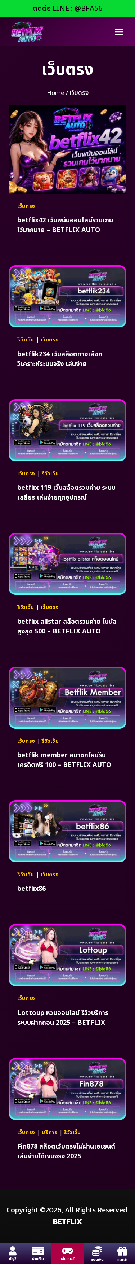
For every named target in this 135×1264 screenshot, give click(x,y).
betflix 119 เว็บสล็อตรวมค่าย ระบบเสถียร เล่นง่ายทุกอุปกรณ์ (66, 492)
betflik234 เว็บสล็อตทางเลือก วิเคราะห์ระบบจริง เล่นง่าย (59, 359)
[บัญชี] (12, 1250)
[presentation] (67, 149)
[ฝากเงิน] (37, 1250)
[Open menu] (118, 31)
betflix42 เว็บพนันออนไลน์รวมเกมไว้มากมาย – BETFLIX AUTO (65, 225)
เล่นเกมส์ (68, 1259)
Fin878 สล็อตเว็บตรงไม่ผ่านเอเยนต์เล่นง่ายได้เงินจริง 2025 (66, 1151)
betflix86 (31, 889)
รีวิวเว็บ (25, 340)
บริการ (50, 1132)
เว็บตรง (26, 206)
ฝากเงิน (38, 1259)
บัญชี (13, 1259)
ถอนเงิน (97, 1260)
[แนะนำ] (122, 1251)
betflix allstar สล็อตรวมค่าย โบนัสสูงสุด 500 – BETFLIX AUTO (67, 626)
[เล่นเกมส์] (67, 1250)
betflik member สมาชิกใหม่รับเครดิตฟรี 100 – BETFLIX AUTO (64, 760)
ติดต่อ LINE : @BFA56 (67, 8)
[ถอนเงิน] (97, 1251)
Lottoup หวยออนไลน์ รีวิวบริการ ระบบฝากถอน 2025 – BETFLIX (62, 1018)
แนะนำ (122, 1260)
